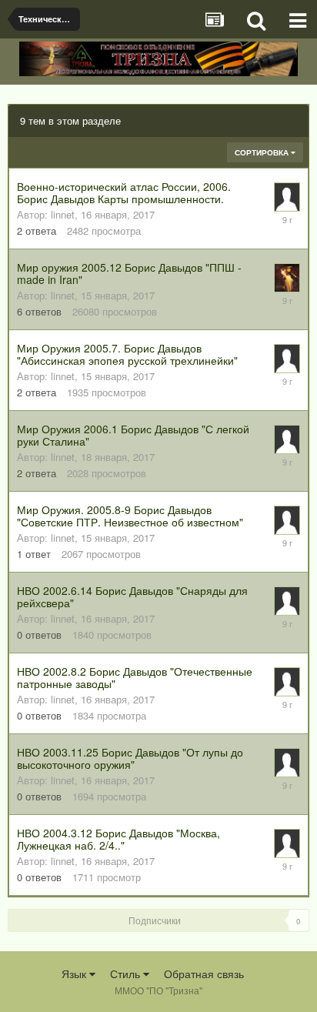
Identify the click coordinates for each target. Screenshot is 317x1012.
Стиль (126, 973)
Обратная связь (204, 973)
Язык (75, 973)
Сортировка (263, 152)
